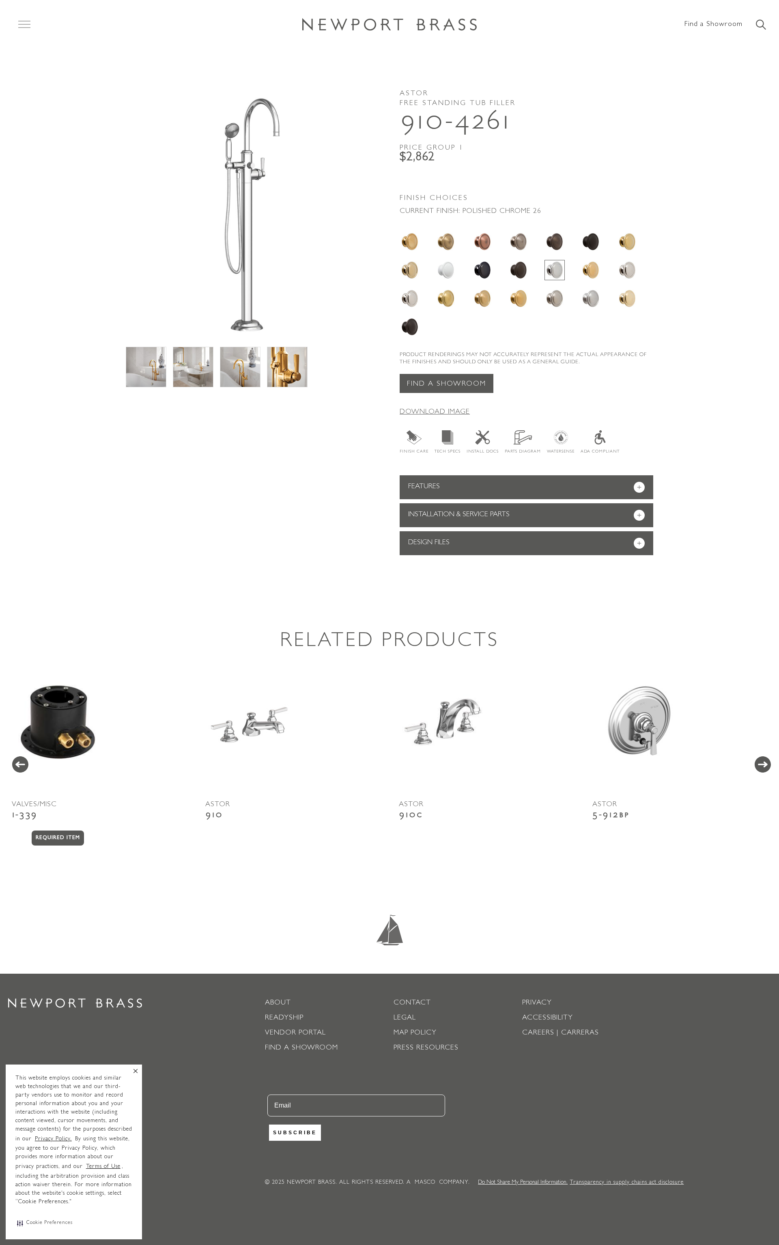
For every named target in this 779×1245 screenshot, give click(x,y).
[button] (44, 1223)
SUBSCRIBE (295, 1133)
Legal (405, 1018)
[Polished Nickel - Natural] (627, 270)
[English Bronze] (554, 242)
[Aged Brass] (410, 242)
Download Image (435, 412)
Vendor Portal (295, 1033)
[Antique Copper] (482, 242)
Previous (20, 764)
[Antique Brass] (446, 242)
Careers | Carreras (560, 1033)
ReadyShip (284, 1018)
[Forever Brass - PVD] (627, 242)
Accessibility (547, 1018)
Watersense (561, 452)
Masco (425, 1182)
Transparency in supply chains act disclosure (627, 1182)
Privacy (537, 1003)
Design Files (524, 543)
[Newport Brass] (389, 24)
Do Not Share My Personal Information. (523, 1182)
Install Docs (483, 452)
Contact (412, 1003)
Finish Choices (434, 198)
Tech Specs (448, 452)
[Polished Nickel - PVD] (410, 298)
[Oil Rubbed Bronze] (518, 270)
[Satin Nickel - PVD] (554, 298)
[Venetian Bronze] (410, 327)
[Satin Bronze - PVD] (482, 298)
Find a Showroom (713, 24)
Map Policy (415, 1033)
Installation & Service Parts (524, 515)
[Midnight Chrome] (482, 270)
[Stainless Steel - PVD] (591, 298)
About (278, 1003)
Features (524, 487)
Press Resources (426, 1048)
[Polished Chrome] (554, 270)
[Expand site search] (760, 25)
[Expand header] (24, 24)
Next (763, 764)
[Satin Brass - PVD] (446, 298)
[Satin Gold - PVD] (518, 298)
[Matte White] (446, 270)
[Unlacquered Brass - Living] (627, 298)
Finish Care (414, 452)
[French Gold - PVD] (410, 270)
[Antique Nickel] (518, 242)
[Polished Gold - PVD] (591, 270)
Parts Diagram (523, 452)
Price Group (432, 148)
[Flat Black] (591, 242)
